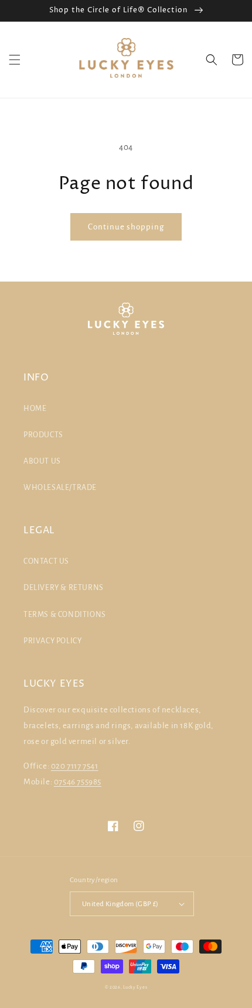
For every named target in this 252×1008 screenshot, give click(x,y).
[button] (15, 60)
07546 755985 (77, 781)
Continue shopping (126, 226)
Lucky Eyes (135, 987)
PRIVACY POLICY (52, 641)
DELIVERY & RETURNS (63, 588)
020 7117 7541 (74, 766)
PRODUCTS (43, 435)
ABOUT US (42, 461)
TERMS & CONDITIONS (64, 615)
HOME (34, 408)
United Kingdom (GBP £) (120, 904)
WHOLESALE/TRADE (60, 488)
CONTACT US (46, 561)
